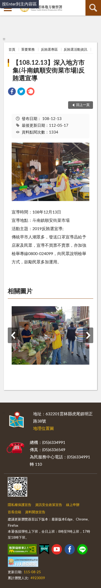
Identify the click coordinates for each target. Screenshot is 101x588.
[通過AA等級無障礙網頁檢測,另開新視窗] (22, 550)
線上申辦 (73, 505)
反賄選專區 (49, 49)
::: (4, 39)
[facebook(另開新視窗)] (69, 550)
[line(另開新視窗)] (82, 550)
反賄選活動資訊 (75, 49)
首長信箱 (14, 512)
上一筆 (13, 335)
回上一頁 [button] (83, 105)
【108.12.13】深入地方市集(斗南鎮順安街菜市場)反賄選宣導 (49, 71)
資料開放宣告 (35, 512)
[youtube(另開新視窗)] (57, 550)
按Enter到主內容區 (19, 4)
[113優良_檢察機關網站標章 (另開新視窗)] (23, 563)
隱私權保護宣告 (19, 505)
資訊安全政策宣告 (48, 505)
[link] (12, 92)
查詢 (93, 8)
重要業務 (28, 49)
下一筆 (88, 335)
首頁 (12, 49)
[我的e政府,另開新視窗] (44, 550)
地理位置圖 (43, 428)
